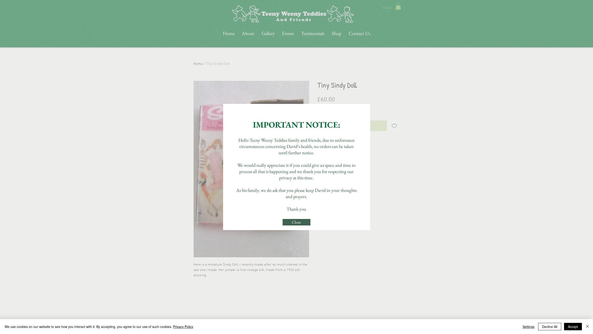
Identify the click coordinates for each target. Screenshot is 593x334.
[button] (296, 222)
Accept (573, 326)
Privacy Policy (183, 326)
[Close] (587, 326)
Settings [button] (528, 326)
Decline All (549, 326)
